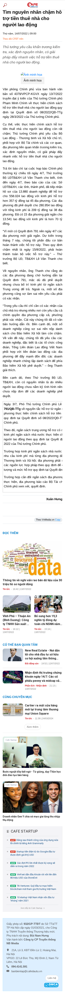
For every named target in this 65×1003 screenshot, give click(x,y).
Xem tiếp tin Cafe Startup (32, 908)
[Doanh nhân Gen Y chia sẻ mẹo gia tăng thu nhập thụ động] (32, 799)
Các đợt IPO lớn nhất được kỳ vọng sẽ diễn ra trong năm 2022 (32, 865)
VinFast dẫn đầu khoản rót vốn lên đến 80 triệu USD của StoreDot (33, 876)
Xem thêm (32, 726)
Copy (57, 519)
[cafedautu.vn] (32, 5)
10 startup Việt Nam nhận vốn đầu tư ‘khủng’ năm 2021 (32, 899)
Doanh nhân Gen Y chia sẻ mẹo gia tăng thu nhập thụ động (31, 818)
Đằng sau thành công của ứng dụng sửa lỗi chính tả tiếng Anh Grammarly (34, 842)
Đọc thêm (10, 533)
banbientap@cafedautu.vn (26, 971)
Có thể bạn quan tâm (20, 644)
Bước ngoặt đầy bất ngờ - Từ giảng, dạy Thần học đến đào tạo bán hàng (32, 773)
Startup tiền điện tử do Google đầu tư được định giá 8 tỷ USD (32, 853)
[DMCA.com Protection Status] (51, 984)
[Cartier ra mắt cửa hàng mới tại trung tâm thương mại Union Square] (13, 709)
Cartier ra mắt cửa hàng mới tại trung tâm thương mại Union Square (41, 709)
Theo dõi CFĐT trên (13, 38)
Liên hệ (52, 978)
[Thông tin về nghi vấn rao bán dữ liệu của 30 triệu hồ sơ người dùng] (32, 558)
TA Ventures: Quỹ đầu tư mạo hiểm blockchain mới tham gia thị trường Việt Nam (33, 887)
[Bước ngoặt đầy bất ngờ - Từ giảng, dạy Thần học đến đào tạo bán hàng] (32, 754)
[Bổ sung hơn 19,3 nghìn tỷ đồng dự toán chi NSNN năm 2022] (48, 603)
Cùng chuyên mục (17, 697)
